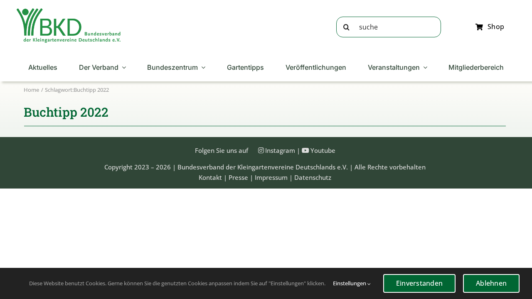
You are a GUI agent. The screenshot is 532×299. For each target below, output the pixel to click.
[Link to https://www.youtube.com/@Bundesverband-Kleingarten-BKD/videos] (305, 150)
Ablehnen (491, 283)
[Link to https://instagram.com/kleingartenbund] (261, 150)
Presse (238, 177)
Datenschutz (312, 177)
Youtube (322, 150)
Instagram (280, 150)
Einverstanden (419, 283)
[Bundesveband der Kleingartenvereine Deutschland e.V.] (69, 11)
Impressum (271, 177)
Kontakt (210, 177)
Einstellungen (350, 283)
